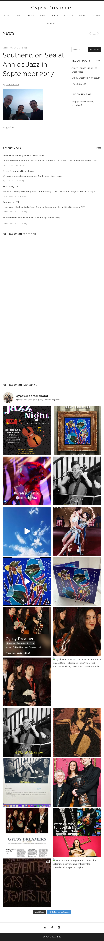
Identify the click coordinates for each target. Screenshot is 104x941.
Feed (99, 61)
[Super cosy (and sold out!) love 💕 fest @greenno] (27, 882)
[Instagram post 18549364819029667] (27, 430)
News (82, 16)
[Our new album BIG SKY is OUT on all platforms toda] (77, 430)
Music (31, 16)
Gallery (95, 16)
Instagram (58, 927)
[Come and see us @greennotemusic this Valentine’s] (77, 882)
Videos (54, 16)
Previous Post (90, 33)
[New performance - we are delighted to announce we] (27, 631)
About (18, 16)
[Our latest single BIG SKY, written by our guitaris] (27, 531)
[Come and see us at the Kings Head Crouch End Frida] (27, 832)
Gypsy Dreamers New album (86, 78)
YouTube (45, 927)
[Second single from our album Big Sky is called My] (77, 531)
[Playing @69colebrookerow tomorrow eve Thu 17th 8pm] (77, 782)
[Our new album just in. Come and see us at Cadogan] (77, 581)
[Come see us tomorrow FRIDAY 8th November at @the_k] (27, 682)
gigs (42, 16)
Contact (51, 24)
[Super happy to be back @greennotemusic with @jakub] (77, 832)
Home (7, 16)
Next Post (98, 33)
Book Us (68, 16)
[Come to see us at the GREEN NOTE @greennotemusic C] (77, 631)
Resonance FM (11, 202)
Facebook (52, 927)
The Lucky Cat (79, 84)
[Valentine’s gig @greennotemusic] (27, 782)
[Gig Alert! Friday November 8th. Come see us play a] (77, 682)
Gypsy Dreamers (52, 7)
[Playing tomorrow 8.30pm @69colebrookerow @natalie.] (27, 732)
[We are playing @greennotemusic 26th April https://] (77, 732)
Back (94, 33)
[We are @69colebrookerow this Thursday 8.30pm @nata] (27, 481)
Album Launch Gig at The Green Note (24, 155)
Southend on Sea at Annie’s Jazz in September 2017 (31, 217)
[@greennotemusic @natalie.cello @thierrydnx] (77, 481)
